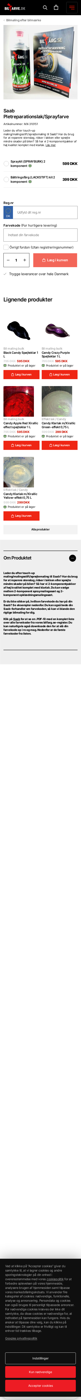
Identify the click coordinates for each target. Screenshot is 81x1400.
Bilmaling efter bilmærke (23, 20)
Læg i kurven (57, 260)
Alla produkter (40, 529)
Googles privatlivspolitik (21, 1338)
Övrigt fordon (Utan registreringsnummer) (41, 247)
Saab (16, 619)
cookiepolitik (55, 1279)
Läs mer (51, 145)
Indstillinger (40, 1358)
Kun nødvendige (40, 1372)
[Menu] (45, 7)
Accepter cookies (40, 1385)
